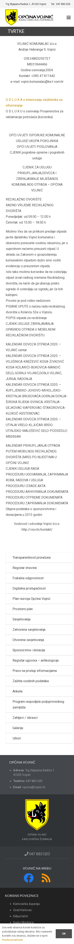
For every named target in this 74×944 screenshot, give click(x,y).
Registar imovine (25, 568)
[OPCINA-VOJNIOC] (29, 17)
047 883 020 (39, 853)
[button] (68, 17)
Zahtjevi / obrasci (25, 718)
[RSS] (46, 878)
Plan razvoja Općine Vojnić (31, 599)
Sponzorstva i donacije (29, 650)
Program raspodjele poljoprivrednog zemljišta (38, 704)
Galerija (18, 728)
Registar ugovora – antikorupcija (36, 660)
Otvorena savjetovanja (28, 640)
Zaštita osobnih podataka (31, 681)
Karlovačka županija (26, 904)
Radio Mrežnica (23, 922)
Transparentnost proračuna (32, 557)
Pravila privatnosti (12, 939)
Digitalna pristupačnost (29, 588)
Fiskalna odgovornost (28, 578)
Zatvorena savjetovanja (29, 630)
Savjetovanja (21, 619)
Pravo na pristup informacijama (35, 671)
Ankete (18, 691)
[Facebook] (29, 878)
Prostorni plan (23, 609)
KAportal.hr (20, 916)
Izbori (17, 738)
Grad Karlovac (22, 910)
